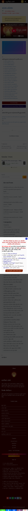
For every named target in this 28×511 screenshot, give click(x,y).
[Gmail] (25, 510)
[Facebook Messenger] (8, 510)
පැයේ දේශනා (6, 267)
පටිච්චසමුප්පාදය (22, 258)
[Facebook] (14, 510)
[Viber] (19, 510)
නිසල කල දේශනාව (12, 253)
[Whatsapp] (3, 510)
